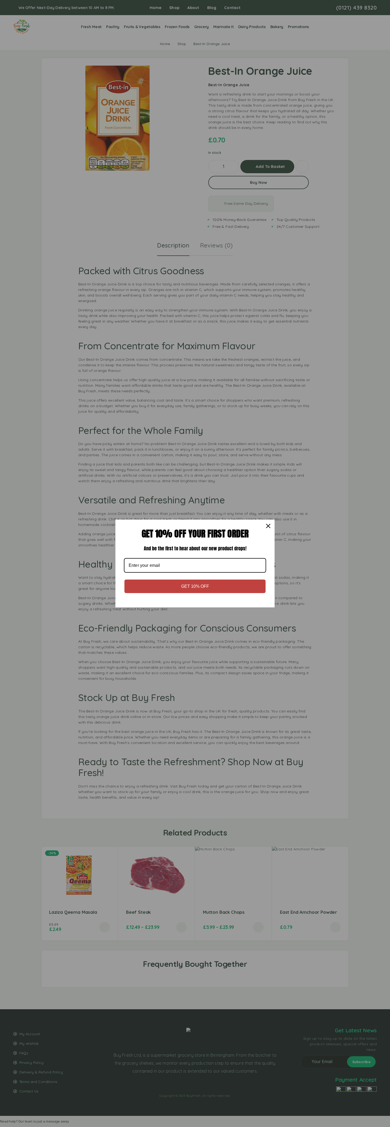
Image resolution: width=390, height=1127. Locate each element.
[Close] (268, 526)
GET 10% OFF (195, 586)
